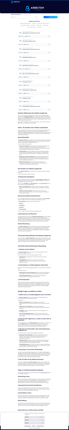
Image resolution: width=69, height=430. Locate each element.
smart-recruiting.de (45, 25)
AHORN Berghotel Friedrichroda (25, 25)
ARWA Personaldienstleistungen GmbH (25, 23)
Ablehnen (33, 426)
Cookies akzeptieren (27, 426)
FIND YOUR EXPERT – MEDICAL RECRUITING (43, 23)
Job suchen (50, 17)
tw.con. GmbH (34, 23)
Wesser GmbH (33, 25)
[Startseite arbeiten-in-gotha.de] (15, 2)
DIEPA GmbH (39, 27)
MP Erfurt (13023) (39, 25)
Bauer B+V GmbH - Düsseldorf (32, 27)
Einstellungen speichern (40, 426)
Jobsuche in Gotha (44, 372)
